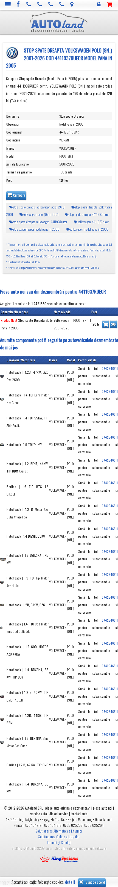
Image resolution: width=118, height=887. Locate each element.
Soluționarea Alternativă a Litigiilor (58, 831)
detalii (70, 882)
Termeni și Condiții (59, 842)
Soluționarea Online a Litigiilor (59, 836)
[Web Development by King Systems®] (59, 858)
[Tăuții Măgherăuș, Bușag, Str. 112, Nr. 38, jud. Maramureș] (72, 4)
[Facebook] (18, 4)
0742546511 (110, 368)
